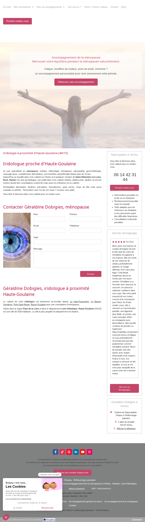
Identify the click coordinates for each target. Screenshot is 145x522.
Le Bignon (96, 301)
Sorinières (7, 304)
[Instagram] (89, 452)
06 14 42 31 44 (125, 177)
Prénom (73, 214)
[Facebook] (55, 452)
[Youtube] (83, 452)
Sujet (35, 237)
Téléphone (74, 225)
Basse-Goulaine (38, 304)
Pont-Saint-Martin (22, 304)
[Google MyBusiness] (69, 452)
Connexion (137, 519)
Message (37, 249)
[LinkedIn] (76, 452)
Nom (35, 214)
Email (36, 225)
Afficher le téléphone (126, 428)
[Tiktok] (62, 452)
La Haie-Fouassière (79, 301)
